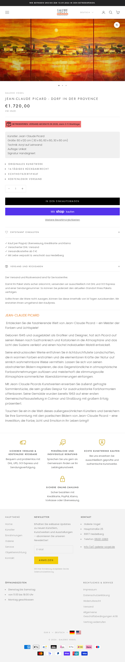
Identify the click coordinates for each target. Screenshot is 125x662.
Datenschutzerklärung (44, 571)
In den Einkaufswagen (62, 201)
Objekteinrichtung (15, 552)
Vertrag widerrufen (94, 622)
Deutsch (85, 12)
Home (9, 524)
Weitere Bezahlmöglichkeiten (62, 219)
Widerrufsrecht (92, 601)
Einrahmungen (13, 535)
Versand (88, 606)
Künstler (10, 529)
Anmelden (46, 560)
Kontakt (9, 558)
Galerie (9, 541)
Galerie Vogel (14, 93)
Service (9, 546)
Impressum (90, 589)
